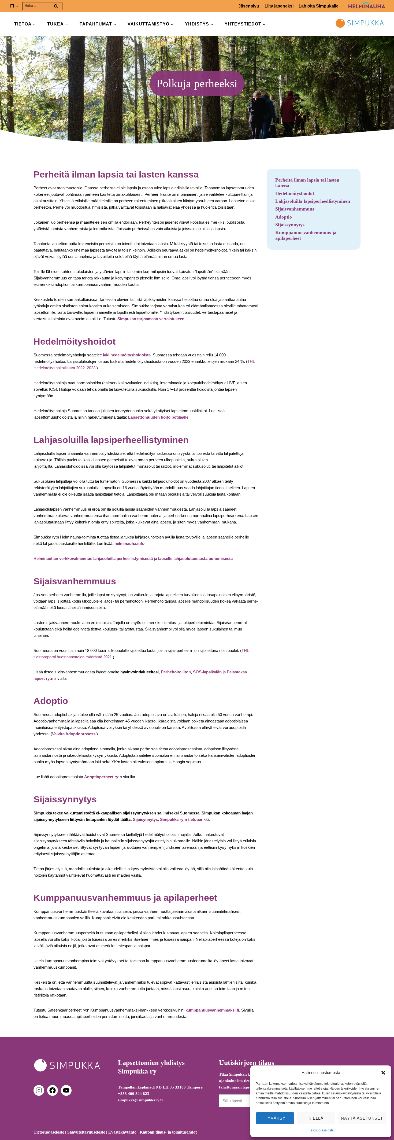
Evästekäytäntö (122, 1132)
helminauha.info (129, 543)
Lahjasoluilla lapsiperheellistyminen (312, 201)
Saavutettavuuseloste (86, 1132)
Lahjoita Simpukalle (319, 6)
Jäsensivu (248, 6)
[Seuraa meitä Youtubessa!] (66, 1090)
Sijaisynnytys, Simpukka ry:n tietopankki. (171, 819)
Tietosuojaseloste (321, 1130)
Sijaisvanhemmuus (294, 209)
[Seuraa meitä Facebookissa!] (53, 1090)
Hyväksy (275, 1118)
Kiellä (316, 1118)
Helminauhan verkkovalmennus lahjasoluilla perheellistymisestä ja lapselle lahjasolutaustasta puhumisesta (133, 558)
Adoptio (283, 217)
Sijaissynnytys (289, 224)
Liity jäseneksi (279, 6)
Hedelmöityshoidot (294, 193)
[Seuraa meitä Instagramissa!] (40, 1090)
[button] (383, 1072)
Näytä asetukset (362, 1118)
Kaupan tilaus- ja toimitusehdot (168, 1132)
